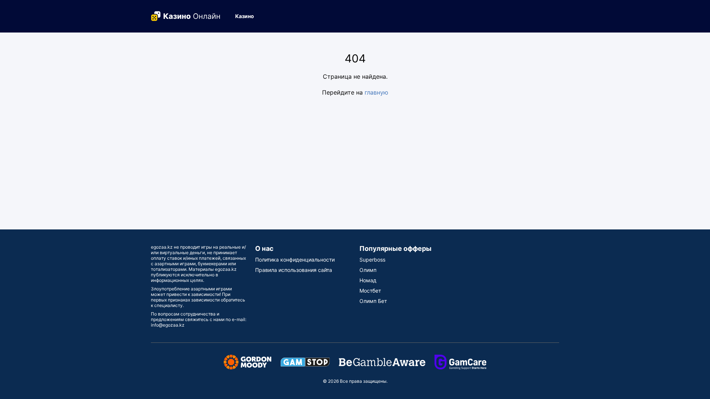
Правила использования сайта (293, 270)
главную (376, 92)
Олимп (367, 270)
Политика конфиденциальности (295, 259)
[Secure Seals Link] (247, 361)
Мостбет (370, 290)
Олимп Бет (373, 301)
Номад (367, 280)
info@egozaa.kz (168, 325)
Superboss (372, 259)
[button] (247, 16)
